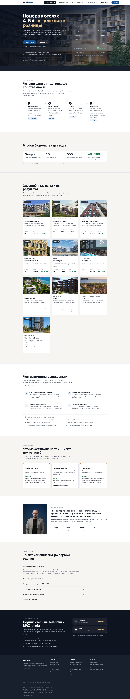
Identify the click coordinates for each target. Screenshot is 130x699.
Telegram (115, 2)
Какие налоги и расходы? (31, 599)
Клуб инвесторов (78, 2)
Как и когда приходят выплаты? (33, 579)
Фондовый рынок (64, 2)
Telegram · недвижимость (76, 662)
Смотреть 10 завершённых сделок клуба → (34, 46)
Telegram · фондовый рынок (77, 667)
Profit (32, 2)
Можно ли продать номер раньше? (34, 594)
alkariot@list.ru (93, 662)
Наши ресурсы (105, 2)
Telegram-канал (29, 42)
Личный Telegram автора (96, 664)
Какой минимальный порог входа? (34, 566)
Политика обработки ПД (96, 669)
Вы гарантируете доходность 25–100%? (36, 584)
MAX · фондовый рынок (76, 669)
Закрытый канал (92, 2)
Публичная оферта (94, 667)
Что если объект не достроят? (33, 589)
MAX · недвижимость (75, 664)
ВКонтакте (72, 671)
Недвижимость (51, 2)
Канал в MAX (43, 42)
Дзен (71, 674)
